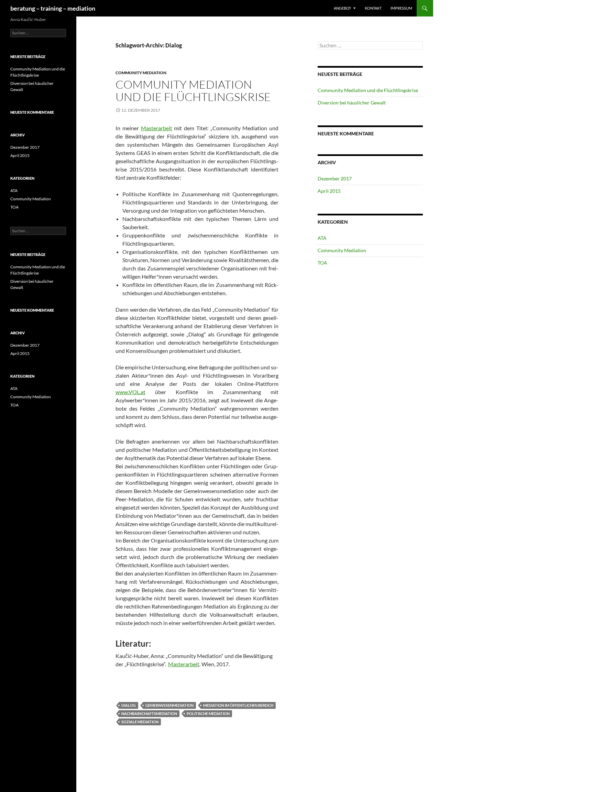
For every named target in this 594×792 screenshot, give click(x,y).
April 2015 (329, 191)
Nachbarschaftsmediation (149, 713)
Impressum (401, 8)
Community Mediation (141, 72)
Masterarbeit (156, 128)
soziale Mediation (139, 722)
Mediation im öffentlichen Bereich (238, 705)
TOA (322, 263)
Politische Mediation (208, 713)
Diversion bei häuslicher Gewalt (352, 102)
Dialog (128, 705)
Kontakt (373, 8)
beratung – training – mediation (52, 8)
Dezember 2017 (335, 178)
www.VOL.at (130, 392)
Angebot (342, 8)
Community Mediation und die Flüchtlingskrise (193, 90)
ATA (322, 238)
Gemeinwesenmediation (169, 705)
